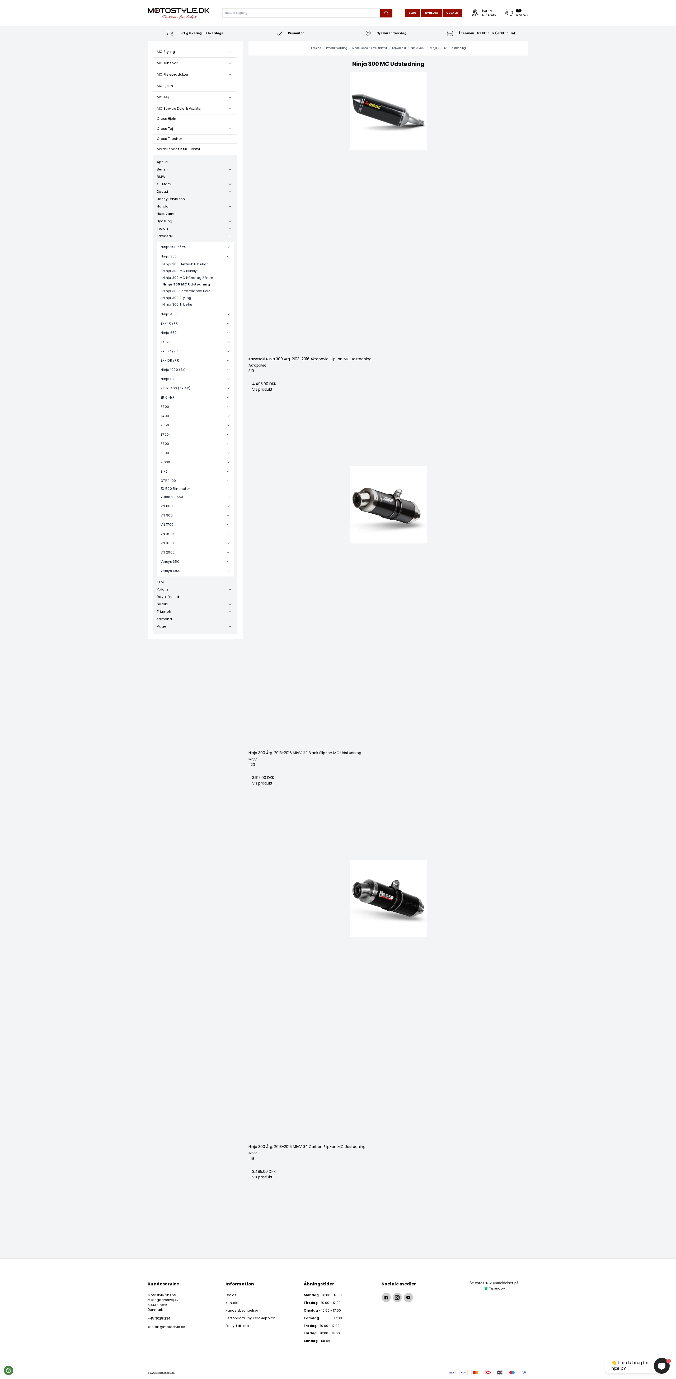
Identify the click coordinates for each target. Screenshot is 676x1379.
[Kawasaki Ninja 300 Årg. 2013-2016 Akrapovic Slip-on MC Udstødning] (388, 212)
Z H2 (164, 471)
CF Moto (164, 184)
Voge (161, 626)
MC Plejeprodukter (172, 74)
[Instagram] (397, 1297)
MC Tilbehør (167, 63)
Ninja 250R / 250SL (176, 247)
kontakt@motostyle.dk (166, 1327)
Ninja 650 (169, 332)
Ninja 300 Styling (176, 298)
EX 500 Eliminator (175, 488)
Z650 (165, 425)
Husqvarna (166, 213)
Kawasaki (165, 236)
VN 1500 (167, 534)
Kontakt (232, 1302)
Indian (162, 228)
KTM (160, 582)
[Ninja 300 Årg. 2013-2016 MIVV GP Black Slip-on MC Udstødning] (388, 606)
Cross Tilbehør (169, 138)
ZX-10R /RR (170, 360)
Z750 (165, 434)
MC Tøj (163, 97)
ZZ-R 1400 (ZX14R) (175, 388)
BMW (161, 176)
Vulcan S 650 (172, 497)
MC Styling (166, 51)
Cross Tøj (165, 128)
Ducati (162, 191)
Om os (231, 1295)
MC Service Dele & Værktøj (179, 108)
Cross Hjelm (167, 118)
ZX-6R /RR (169, 351)
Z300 (165, 406)
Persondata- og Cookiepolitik (250, 1318)
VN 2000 (168, 552)
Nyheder (431, 13)
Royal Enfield (168, 596)
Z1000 (165, 462)
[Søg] (386, 13)
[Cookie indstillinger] (8, 1370)
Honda (163, 206)
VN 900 (167, 515)
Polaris (162, 589)
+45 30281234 (159, 1318)
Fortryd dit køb (237, 1325)
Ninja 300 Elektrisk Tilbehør (185, 264)
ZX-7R (166, 342)
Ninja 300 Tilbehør (178, 304)
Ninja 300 (169, 256)
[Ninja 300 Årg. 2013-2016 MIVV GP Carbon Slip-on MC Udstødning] (388, 1000)
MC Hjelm (165, 86)
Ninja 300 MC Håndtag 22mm (187, 277)
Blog (412, 13)
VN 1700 (167, 524)
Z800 (165, 443)
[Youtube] (408, 1297)
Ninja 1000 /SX (173, 369)
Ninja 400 (169, 314)
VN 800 (167, 506)
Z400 (165, 416)
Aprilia (162, 162)
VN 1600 (167, 543)
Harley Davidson (171, 199)
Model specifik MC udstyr (178, 149)
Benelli (162, 169)
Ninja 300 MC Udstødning (186, 284)
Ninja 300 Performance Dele (186, 291)
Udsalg (452, 13)
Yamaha (164, 619)
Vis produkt (262, 389)
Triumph (164, 611)
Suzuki (162, 604)
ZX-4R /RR (169, 323)
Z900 (165, 453)
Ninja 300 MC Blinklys (180, 271)
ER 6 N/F (167, 397)
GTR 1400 (168, 480)
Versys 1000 (170, 571)
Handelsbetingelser (242, 1310)
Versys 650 (170, 561)
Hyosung (164, 221)
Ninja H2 (167, 379)
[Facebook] (386, 1297)
